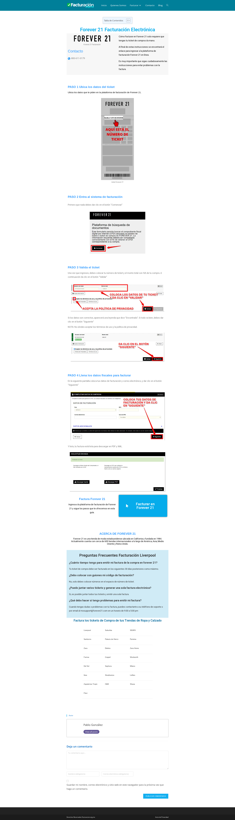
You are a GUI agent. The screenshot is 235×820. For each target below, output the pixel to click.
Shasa (132, 684)
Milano (132, 666)
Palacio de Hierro (111, 639)
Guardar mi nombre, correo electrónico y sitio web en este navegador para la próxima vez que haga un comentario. (115, 786)
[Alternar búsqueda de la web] (167, 5)
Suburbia (108, 630)
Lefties (132, 675)
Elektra (107, 648)
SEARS (133, 630)
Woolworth (134, 657)
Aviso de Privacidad (161, 817)
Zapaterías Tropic (90, 684)
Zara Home (134, 648)
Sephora (108, 666)
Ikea (85, 675)
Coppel (108, 657)
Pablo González (93, 725)
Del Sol (86, 666)
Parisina (133, 639)
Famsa (86, 657)
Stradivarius (109, 675)
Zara (85, 648)
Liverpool (87, 630)
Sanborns (87, 639)
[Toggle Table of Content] (127, 20)
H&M (107, 684)
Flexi (85, 693)
